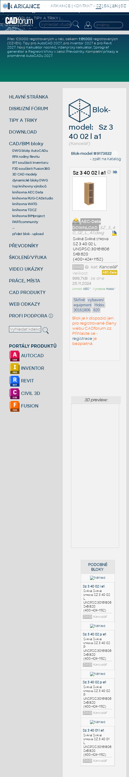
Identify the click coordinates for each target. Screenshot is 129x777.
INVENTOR (32, 368)
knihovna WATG (24, 204)
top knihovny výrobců (29, 186)
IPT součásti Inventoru (30, 162)
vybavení (96, 300)
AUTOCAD (32, 355)
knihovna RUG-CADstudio (32, 198)
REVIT (27, 381)
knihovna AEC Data (27, 192)
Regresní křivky (40, 51)
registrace (82, 338)
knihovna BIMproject (28, 216)
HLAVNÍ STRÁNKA (28, 97)
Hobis (99, 305)
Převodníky (75, 51)
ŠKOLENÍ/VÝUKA (28, 257)
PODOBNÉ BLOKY (97, 567)
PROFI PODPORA (28, 316)
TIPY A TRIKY (23, 120)
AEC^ (87, 289)
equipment (83, 305)
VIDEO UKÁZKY (26, 269)
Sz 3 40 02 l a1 (89, 173)
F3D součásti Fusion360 (31, 168)
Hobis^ (111, 289)
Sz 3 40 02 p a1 (94, 634)
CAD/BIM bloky (26, 143)
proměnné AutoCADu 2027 (29, 56)
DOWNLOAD (23, 132)
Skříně (79, 300)
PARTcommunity (25, 222)
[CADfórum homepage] (19, 25)
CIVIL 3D (30, 393)
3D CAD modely (24, 174)
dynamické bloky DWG (30, 180)
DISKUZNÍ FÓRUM (28, 108)
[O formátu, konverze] (87, 266)
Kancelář (108, 266)
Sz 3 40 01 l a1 (93, 730)
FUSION (29, 406)
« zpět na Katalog (105, 159)
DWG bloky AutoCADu (30, 151)
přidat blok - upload (27, 234)
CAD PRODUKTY (27, 292)
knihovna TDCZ (24, 210)
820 (96, 310)
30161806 (82, 310)
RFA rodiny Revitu (26, 157)
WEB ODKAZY (24, 304)
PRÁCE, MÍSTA (24, 281)
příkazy (109, 51)
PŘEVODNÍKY (23, 246)
